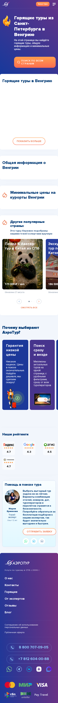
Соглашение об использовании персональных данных (21, 626)
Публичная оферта (14, 632)
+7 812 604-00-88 (33, 659)
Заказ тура (43, 4)
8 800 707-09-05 (33, 647)
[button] (29, 141)
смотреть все (29, 307)
